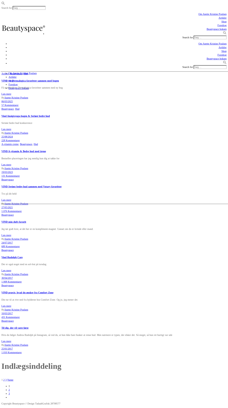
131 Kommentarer (10, 176)
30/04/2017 (7, 278)
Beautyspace (16, 73)
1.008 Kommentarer (11, 281)
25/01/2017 (7, 348)
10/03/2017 (7, 313)
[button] (3, 4)
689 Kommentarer (10, 246)
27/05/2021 (7, 207)
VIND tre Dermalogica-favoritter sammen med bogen (30, 80)
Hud (26, 73)
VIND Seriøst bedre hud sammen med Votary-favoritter (31, 186)
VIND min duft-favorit (13, 222)
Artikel (5, 73)
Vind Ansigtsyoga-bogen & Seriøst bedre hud (25, 116)
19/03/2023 (7, 172)
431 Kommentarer (10, 317)
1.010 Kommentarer (11, 352)
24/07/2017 (7, 242)
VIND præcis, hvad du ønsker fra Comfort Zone (27, 292)
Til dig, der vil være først (14, 328)
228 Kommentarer (10, 140)
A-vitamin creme (10, 144)
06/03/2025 (7, 101)
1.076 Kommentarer (11, 211)
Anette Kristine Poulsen (16, 97)
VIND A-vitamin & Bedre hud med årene (23, 151)
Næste (10, 380)
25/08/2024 (7, 136)
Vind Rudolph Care (12, 257)
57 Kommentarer (10, 105)
